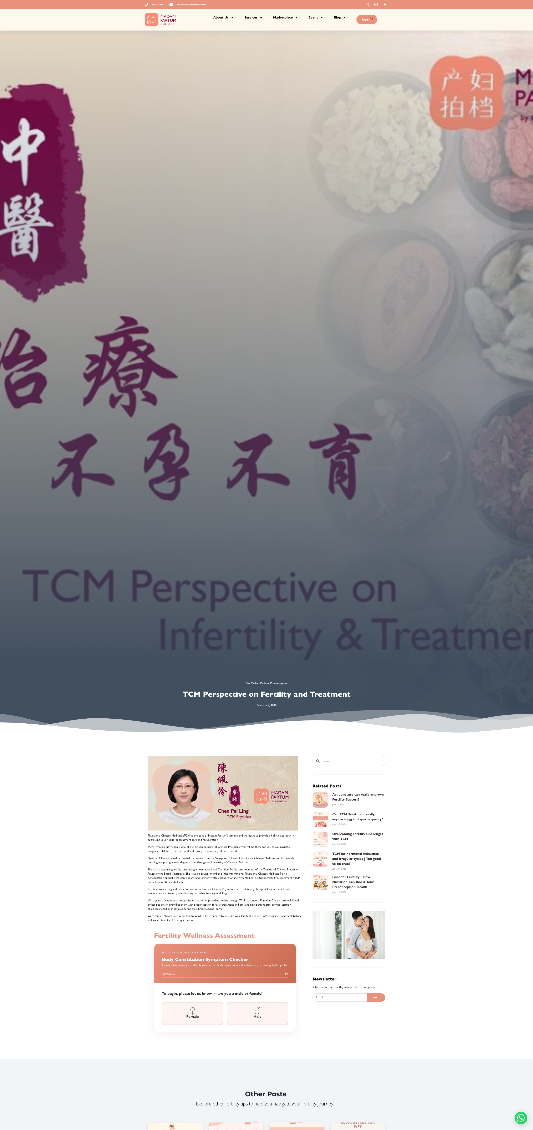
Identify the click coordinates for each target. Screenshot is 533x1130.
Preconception (279, 683)
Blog (337, 17)
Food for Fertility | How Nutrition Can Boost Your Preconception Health (353, 882)
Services (250, 17)
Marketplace (283, 17)
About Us (221, 17)
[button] (521, 1118)
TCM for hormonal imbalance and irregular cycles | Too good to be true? (356, 859)
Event (313, 17)
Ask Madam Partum (257, 683)
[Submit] (376, 997)
